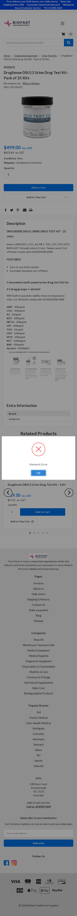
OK (38, 473)
